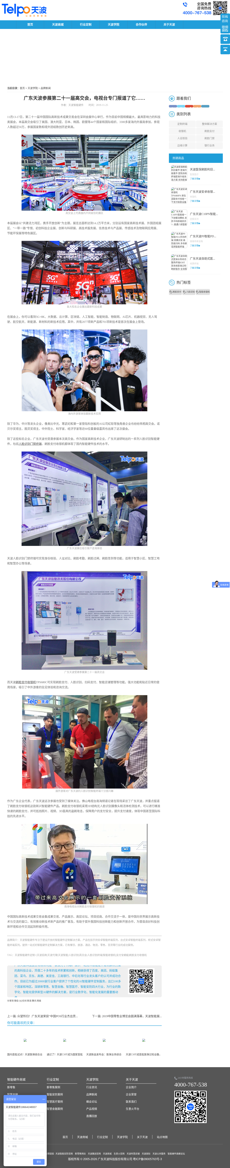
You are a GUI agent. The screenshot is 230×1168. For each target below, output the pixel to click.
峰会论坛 (91, 1101)
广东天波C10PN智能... (204, 214)
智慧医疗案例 (55, 1101)
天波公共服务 (159, 1154)
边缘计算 (182, 145)
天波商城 (58, 24)
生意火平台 (132, 1108)
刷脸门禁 (209, 138)
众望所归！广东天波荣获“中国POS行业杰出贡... (47, 1016)
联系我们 (131, 1101)
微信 (16, 1001)
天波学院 (113, 24)
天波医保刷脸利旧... (202, 169)
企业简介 (131, 1087)
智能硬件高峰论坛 (176, 1154)
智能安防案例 (55, 1094)
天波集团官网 (94, 1154)
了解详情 (194, 179)
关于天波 (169, 24)
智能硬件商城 (16, 1079)
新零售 (11, 1087)
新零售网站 (80, 1154)
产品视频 (91, 1108)
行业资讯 (91, 1087)
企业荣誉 (131, 1094)
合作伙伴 (141, 24)
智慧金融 (12, 1094)
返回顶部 (225, 49)
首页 (30, 24)
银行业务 (209, 145)
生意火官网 (119, 1154)
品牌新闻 (46, 88)
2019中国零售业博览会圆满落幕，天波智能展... (132, 1016)
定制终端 (182, 124)
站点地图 (162, 1137)
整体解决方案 (209, 124)
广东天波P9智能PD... (203, 236)
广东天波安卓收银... (202, 191)
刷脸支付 (209, 131)
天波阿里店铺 (133, 1154)
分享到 (10, 1001)
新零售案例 (53, 1087)
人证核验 (182, 138)
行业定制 (85, 24)
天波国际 (146, 1154)
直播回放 (91, 1116)
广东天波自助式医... (202, 258)
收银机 (182, 131)
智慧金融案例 (55, 1108)
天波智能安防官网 (64, 1154)
